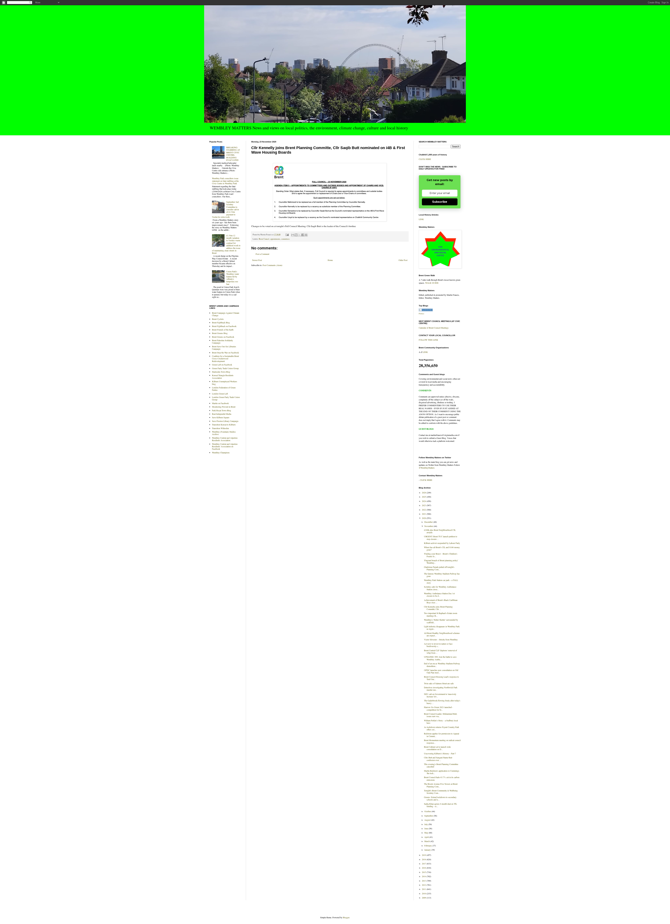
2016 (424, 867)
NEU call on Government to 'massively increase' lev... (440, 695)
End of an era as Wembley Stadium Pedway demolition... (442, 664)
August (427, 819)
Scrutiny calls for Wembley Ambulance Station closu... (440, 588)
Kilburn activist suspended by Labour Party (442, 543)
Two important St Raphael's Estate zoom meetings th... (440, 614)
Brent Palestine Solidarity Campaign (222, 341)
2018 (424, 859)
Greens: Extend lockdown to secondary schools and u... (440, 798)
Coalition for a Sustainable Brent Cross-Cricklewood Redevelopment (225, 358)
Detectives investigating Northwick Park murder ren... (440, 688)
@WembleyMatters (427, 467)
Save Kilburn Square (220, 417)
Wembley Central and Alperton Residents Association (224, 439)
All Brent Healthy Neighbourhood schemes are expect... (442, 634)
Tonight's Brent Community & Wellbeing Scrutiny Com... (441, 791)
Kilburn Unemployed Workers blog (224, 382)
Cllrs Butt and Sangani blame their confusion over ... (438, 758)
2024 (424, 501)
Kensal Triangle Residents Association (222, 376)
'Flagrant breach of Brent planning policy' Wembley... (441, 561)
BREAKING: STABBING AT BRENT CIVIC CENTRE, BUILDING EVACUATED (233, 153)
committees (285, 239)
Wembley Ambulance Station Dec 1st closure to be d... (439, 594)
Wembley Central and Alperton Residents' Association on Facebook (224, 446)
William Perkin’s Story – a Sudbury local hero (441, 721)
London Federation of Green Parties (224, 388)
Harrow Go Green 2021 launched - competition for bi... (438, 708)
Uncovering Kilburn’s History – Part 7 (440, 753)
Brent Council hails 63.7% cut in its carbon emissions (441, 778)
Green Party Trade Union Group (225, 368)
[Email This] (293, 235)
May (426, 832)
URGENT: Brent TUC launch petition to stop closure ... (440, 537)
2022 (424, 509)
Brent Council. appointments (269, 239)
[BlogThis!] (296, 235)
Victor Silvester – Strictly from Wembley (441, 639)
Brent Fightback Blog (221, 322)
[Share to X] (299, 235)
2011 (424, 889)
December (428, 521)
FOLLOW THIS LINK (428, 339)
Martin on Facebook (220, 403)
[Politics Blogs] (426, 310)
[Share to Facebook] (302, 235)
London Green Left (220, 393)
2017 (424, 863)
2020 (424, 518)
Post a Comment (262, 254)
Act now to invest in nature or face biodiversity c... (438, 645)
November (429, 526)
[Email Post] (287, 234)
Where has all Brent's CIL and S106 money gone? (442, 548)
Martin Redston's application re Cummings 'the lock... (441, 772)
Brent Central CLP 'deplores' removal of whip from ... (440, 651)
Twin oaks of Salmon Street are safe (439, 683)
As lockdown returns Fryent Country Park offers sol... (441, 728)
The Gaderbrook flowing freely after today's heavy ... (442, 701)
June (426, 828)
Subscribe (439, 201)
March (427, 841)
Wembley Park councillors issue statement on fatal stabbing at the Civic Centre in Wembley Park (225, 181)
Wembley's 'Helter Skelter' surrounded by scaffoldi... (441, 621)
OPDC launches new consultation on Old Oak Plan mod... (441, 671)
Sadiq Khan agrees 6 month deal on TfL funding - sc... (440, 805)
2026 (424, 492)
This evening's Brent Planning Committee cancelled (441, 765)
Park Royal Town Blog (221, 410)
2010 (424, 893)
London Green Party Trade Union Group (226, 398)
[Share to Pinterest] (306, 235)
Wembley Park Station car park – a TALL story (441, 581)
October (427, 811)
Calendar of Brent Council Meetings (434, 327)
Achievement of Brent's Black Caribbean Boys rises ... (440, 601)
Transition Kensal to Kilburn (224, 424)
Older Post (403, 260)
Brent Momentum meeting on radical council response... (442, 741)
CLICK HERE (425, 159)
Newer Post (257, 260)
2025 (424, 496)
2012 (424, 884)
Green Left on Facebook (222, 364)
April (426, 837)
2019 (424, 855)
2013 (424, 880)
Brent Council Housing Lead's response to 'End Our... (441, 678)
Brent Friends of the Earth (222, 329)
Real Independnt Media (221, 413)
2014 (424, 876)
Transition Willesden (220, 428)
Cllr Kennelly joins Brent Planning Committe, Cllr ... (438, 607)
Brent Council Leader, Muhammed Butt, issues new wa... (440, 715)
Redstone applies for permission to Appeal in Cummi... (441, 734)
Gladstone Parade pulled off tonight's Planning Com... (439, 568)
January (427, 849)
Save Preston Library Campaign (225, 421)
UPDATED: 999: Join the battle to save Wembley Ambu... (440, 658)
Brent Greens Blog (220, 333)
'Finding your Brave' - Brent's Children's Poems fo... (440, 555)
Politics (421, 313)
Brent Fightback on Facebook (224, 326)
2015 (424, 872)
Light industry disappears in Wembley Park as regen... (442, 627)
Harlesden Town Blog (221, 371)
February (428, 845)
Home (330, 260)
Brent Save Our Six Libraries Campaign (224, 347)
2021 (424, 513)
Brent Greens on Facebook (223, 336)
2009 (424, 897)
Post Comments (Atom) (272, 265)
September (429, 815)
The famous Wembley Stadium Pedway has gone (442, 574)
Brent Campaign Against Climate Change (225, 314)
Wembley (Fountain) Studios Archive (224, 433)
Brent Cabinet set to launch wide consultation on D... (437, 748)
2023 (424, 505)
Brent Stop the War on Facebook (225, 352)
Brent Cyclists (218, 319)
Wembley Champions (221, 452)
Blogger (346, 917)
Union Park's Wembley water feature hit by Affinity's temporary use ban (232, 277)
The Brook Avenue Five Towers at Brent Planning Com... (440, 785)
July (426, 824)
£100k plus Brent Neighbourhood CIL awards (440, 531)
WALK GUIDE (431, 282)
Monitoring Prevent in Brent (223, 406)
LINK (421, 219)
